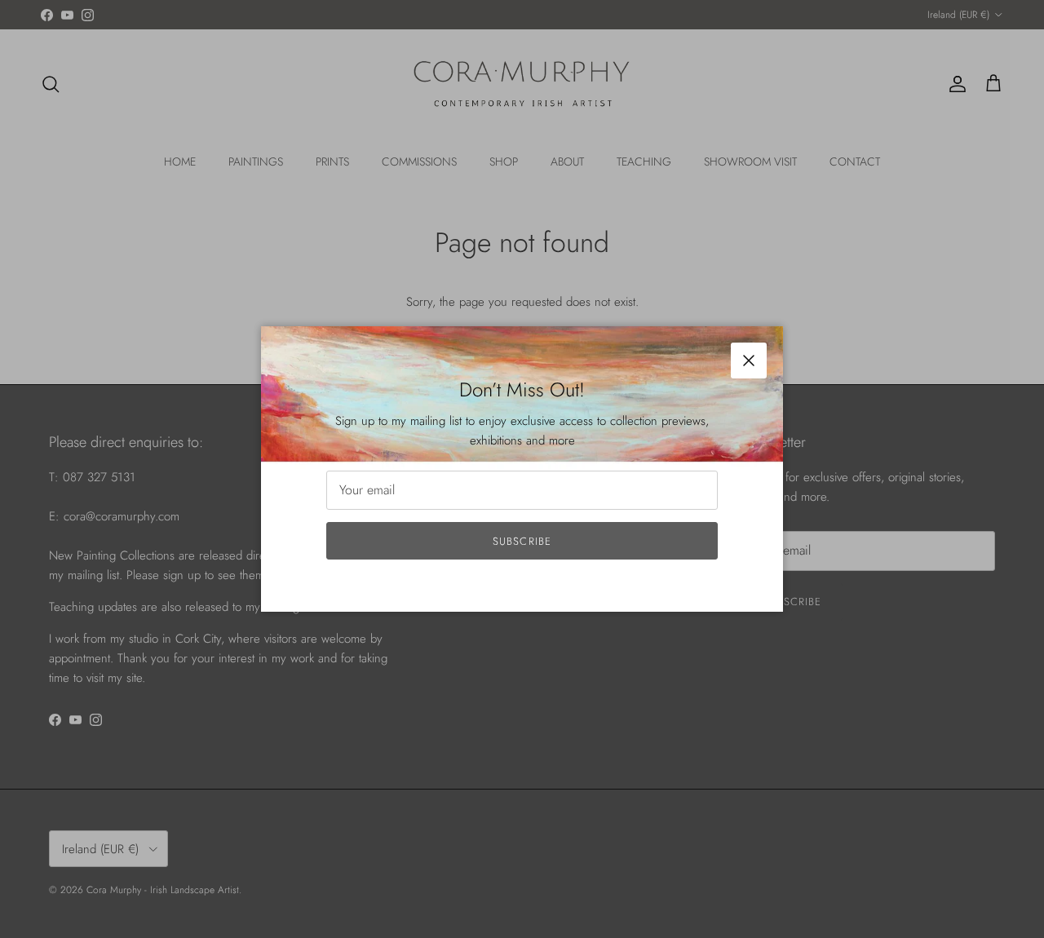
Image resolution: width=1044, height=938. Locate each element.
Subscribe (522, 541)
